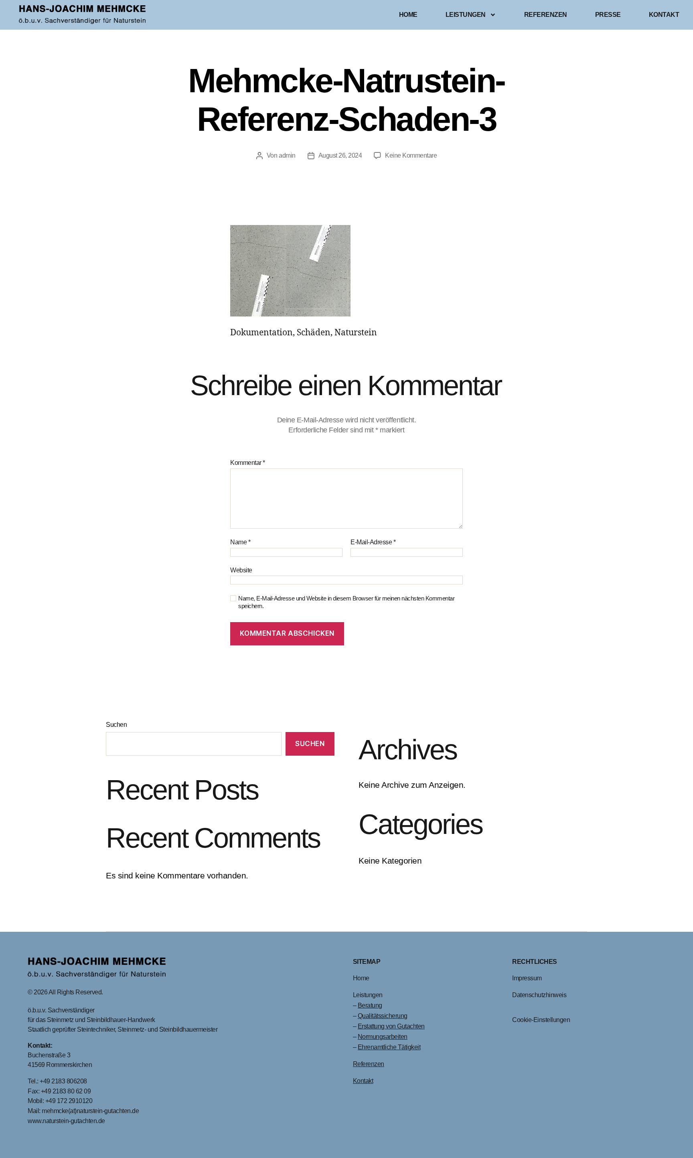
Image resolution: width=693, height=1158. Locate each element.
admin (287, 155)
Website (241, 570)
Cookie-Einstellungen (541, 1019)
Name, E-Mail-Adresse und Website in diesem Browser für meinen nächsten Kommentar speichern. (346, 602)
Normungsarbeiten (382, 1036)
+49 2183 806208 (64, 1081)
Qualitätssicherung (382, 1015)
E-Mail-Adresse (373, 542)
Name (240, 542)
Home (408, 14)
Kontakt (664, 14)
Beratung (370, 1005)
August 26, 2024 (340, 155)
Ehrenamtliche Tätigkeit (389, 1047)
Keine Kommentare (411, 155)
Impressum (527, 978)
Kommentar (247, 462)
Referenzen (545, 14)
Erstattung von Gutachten (391, 1026)
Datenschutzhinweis (539, 995)
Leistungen (466, 14)
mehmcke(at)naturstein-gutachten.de (90, 1110)
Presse (608, 14)
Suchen (116, 724)
